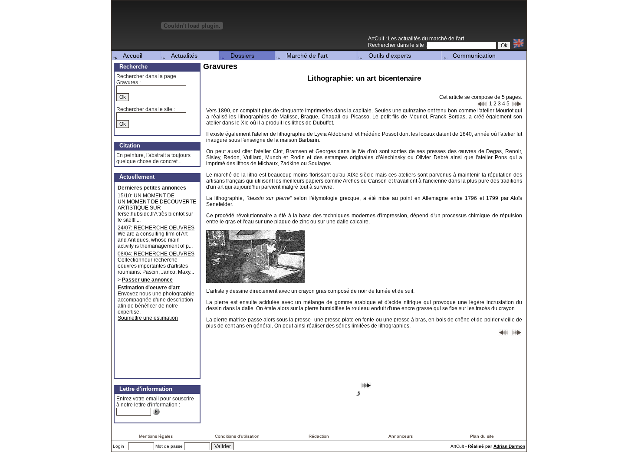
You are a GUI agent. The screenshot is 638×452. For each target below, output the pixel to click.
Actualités (181, 55)
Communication (471, 55)
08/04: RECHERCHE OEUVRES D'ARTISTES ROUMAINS (156, 254)
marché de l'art (447, 39)
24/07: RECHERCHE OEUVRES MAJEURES (156, 228)
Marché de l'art (304, 55)
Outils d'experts (387, 55)
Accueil (130, 55)
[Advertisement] (424, 21)
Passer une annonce (147, 280)
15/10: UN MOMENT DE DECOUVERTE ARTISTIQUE (152, 196)
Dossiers (239, 55)
